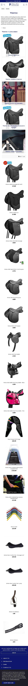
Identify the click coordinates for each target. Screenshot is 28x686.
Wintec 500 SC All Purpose (14, 326)
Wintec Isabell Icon (14, 212)
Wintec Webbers (14, 640)
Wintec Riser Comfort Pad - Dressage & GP (14, 555)
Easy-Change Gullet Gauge (14, 439)
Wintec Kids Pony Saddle (14, 354)
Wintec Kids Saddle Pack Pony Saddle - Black (14, 382)
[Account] (23, 4)
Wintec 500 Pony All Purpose (14, 297)
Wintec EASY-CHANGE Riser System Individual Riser (14, 497)
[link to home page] (14, 4)
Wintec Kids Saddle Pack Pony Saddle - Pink (14, 410)
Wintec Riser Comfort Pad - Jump (14, 583)
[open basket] (26, 4)
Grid (20, 156)
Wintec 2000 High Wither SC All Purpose (14, 269)
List (24, 156)
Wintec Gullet (14, 526)
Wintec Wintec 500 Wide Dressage (14, 241)
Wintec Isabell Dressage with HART (14, 184)
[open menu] (1, 4)
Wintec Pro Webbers (14, 611)
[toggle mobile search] (4, 4)
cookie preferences (14, 679)
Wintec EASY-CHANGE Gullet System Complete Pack (14, 468)
